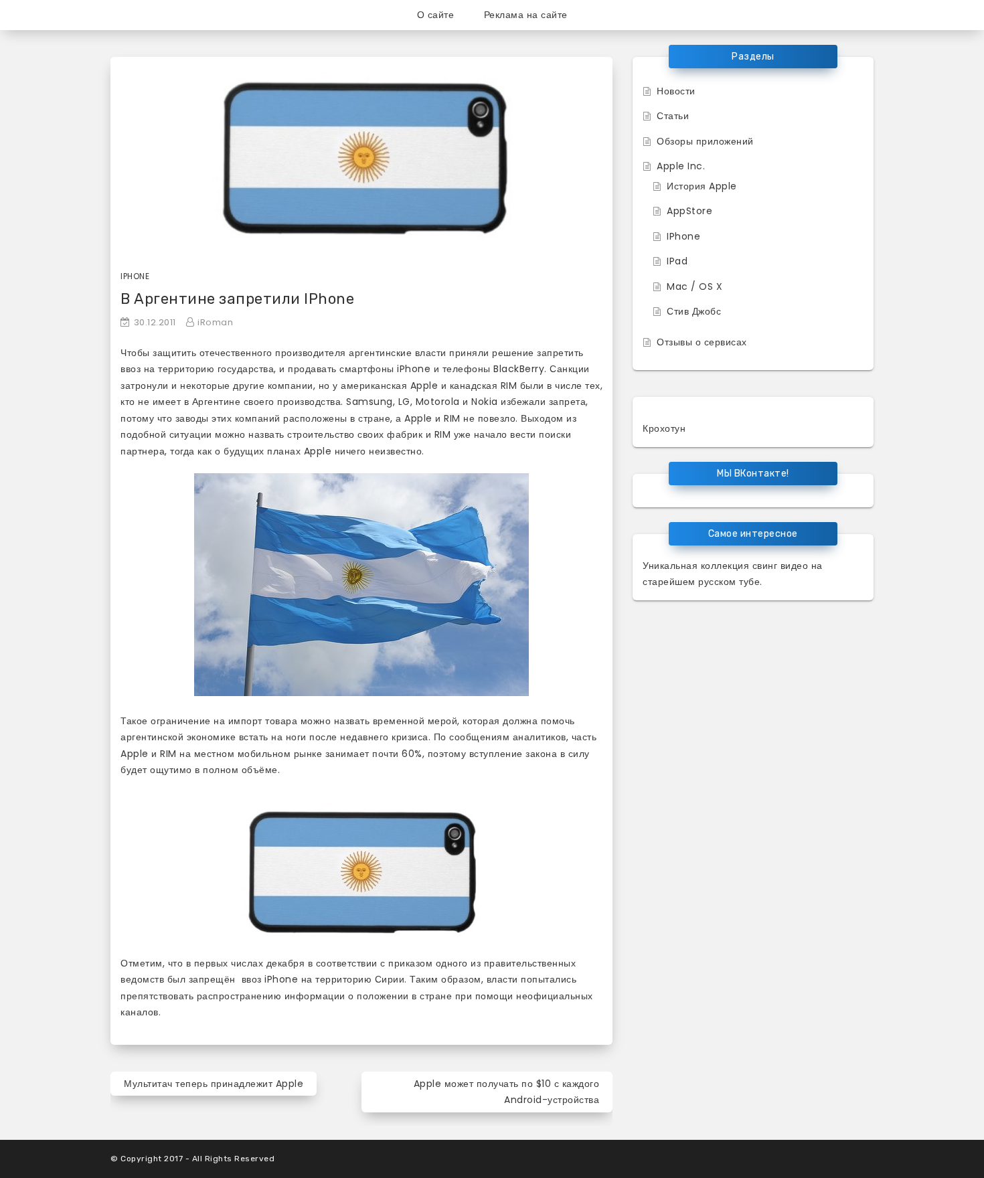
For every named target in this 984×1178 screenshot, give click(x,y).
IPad (677, 261)
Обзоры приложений (705, 141)
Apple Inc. (681, 166)
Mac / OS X (694, 286)
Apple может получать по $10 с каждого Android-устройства (507, 1092)
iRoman (215, 322)
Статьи (673, 115)
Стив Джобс (694, 311)
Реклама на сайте (526, 14)
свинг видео (780, 565)
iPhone (134, 276)
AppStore (689, 211)
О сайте (436, 14)
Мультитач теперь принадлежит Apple (213, 1083)
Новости (676, 91)
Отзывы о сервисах (702, 342)
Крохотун (664, 428)
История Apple (702, 186)
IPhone (683, 236)
